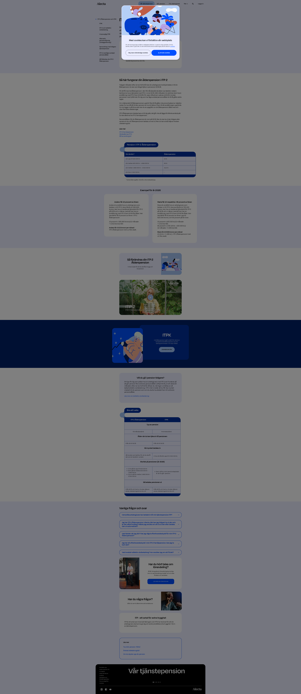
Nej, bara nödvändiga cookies (138, 53)
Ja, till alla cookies (164, 53)
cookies (172, 46)
